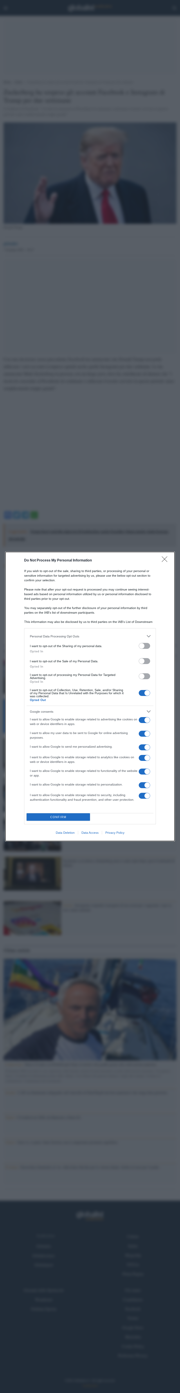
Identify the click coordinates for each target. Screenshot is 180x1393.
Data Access (90, 832)
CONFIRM (58, 817)
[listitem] (90, 636)
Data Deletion (65, 832)
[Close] (166, 560)
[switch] (144, 646)
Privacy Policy (114, 832)
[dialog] (90, 696)
